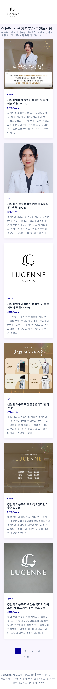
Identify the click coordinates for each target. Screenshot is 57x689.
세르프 (10, 298)
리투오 (10, 94)
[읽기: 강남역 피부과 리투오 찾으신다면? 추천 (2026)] (28, 468)
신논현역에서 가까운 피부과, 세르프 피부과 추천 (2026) (28, 305)
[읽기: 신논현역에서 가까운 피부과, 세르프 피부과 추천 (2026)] (28, 268)
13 (38, 650)
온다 (9, 198)
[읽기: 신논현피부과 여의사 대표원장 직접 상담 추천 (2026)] (28, 64)
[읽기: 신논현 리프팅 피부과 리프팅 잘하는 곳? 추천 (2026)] (28, 168)
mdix (41, 682)
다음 (28, 656)
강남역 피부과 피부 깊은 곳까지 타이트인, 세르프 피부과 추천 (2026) (28, 605)
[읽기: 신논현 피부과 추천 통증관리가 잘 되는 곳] (28, 368)
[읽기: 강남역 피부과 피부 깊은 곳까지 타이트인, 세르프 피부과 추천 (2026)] (28, 568)
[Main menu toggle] (51, 12)
